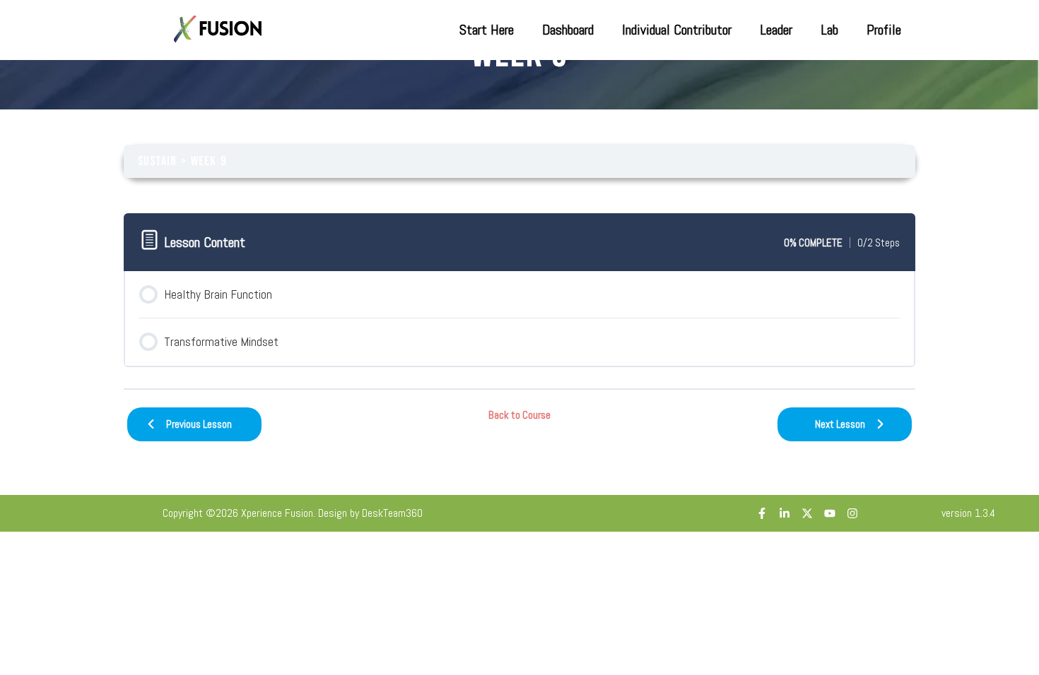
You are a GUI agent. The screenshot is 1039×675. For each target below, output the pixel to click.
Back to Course (519, 415)
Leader (776, 29)
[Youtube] (829, 513)
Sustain (157, 161)
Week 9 (208, 161)
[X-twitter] (807, 513)
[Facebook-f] (762, 513)
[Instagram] (852, 513)
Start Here (486, 29)
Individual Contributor (677, 29)
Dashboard (568, 29)
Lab (829, 29)
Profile (884, 29)
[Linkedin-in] (784, 513)
